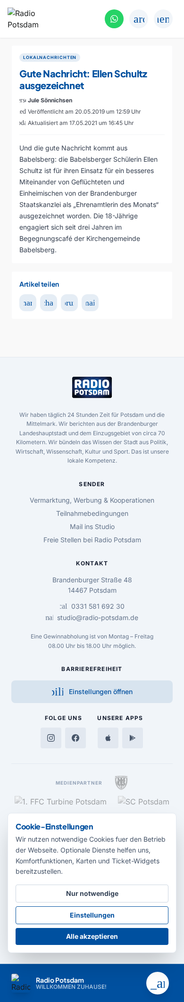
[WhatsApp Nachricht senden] (114, 18)
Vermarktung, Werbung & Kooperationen (92, 500)
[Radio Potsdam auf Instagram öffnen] (51, 738)
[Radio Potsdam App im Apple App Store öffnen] (108, 738)
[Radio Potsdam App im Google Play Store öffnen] (132, 738)
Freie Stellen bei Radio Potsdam (92, 540)
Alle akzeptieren (92, 936)
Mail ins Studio (92, 526)
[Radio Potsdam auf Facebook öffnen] (75, 738)
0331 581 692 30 (92, 606)
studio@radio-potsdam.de (92, 617)
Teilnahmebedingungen (92, 513)
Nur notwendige (92, 893)
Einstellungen (92, 915)
